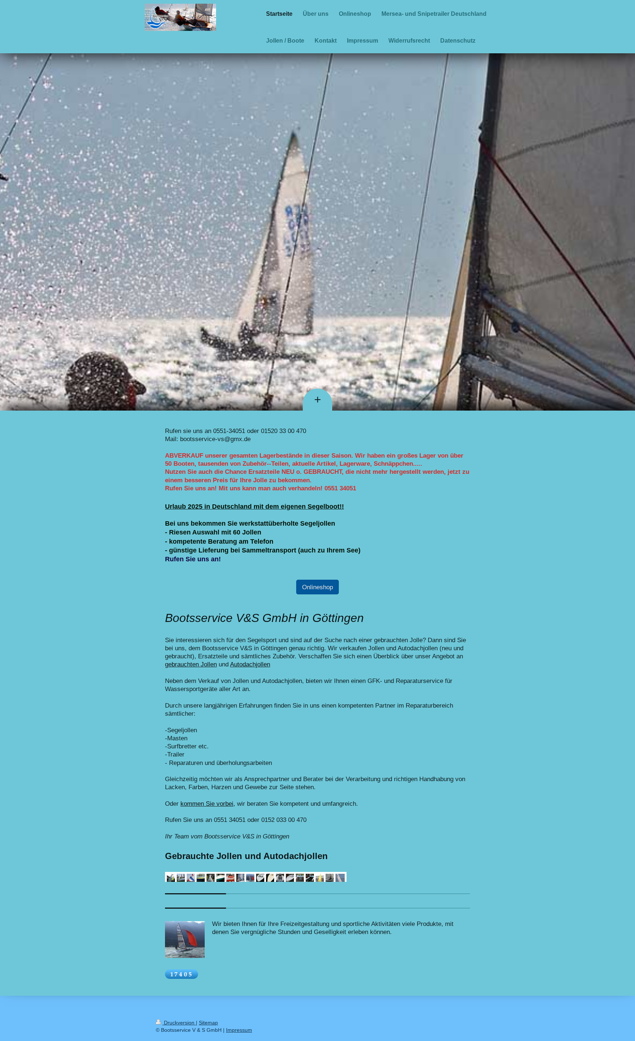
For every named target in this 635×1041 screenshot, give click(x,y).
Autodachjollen (250, 664)
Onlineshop (317, 587)
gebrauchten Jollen (191, 664)
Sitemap (208, 1023)
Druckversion (179, 1023)
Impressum (239, 1030)
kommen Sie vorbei (206, 803)
